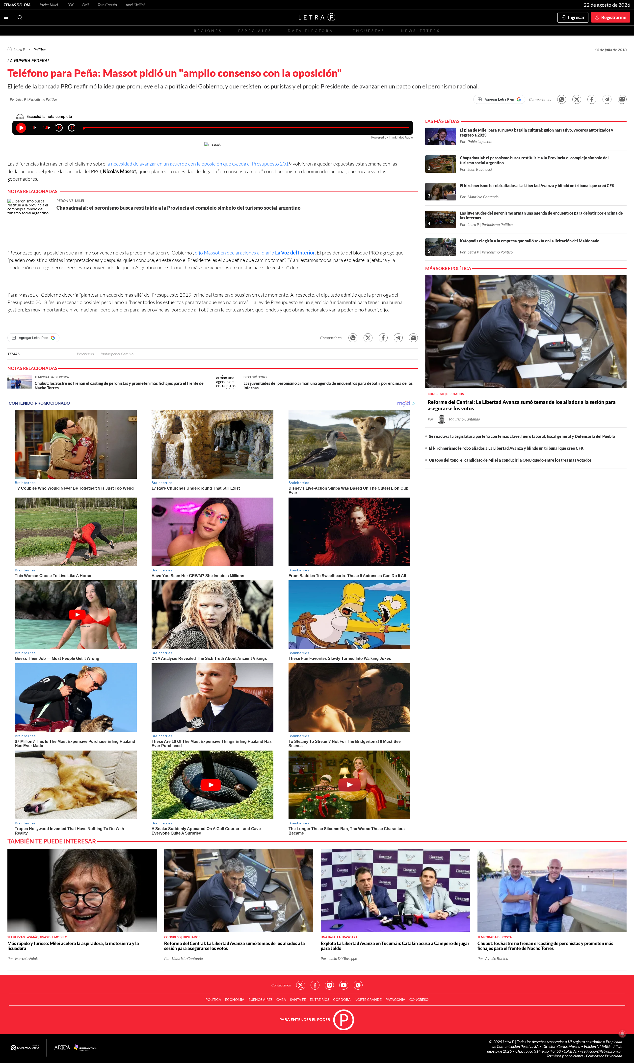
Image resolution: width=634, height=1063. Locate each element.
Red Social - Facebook (315, 985)
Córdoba (342, 999)
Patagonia (395, 999)
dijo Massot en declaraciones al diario (255, 253)
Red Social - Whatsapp (358, 985)
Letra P (19, 49)
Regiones (208, 30)
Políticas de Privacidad (604, 1055)
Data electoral (312, 30)
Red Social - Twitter (300, 985)
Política (39, 49)
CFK (70, 4)
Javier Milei (48, 4)
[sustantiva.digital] (85, 1048)
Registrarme (613, 17)
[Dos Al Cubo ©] (25, 1048)
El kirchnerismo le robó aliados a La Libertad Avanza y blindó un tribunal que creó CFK (506, 448)
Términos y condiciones (565, 1055)
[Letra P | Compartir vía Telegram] (607, 99)
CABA (281, 999)
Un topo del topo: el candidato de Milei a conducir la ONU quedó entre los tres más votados (510, 460)
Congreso (418, 999)
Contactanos (281, 985)
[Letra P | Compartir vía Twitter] (577, 99)
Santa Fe (298, 999)
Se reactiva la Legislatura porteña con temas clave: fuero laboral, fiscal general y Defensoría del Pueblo (522, 436)
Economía (234, 999)
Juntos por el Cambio (116, 353)
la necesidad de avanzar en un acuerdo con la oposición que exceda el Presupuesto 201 (197, 164)
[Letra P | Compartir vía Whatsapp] (561, 99)
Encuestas (369, 30)
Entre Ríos (319, 999)
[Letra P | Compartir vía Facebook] (592, 99)
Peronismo (85, 353)
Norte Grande (368, 999)
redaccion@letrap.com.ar (602, 1051)
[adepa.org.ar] (62, 1048)
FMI (85, 4)
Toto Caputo (107, 4)
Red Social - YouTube (344, 985)
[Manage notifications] (622, 1033)
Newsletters (420, 30)
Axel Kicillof (135, 4)
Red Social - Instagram (329, 985)
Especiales (255, 30)
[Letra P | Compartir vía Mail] (622, 99)
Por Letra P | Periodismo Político (33, 99)
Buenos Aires (260, 999)
